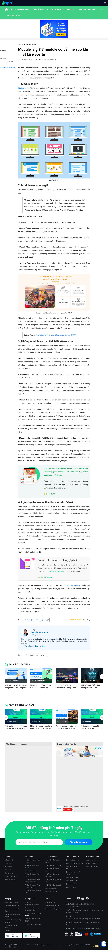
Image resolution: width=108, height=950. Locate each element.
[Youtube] (82, 898)
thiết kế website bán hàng (37, 655)
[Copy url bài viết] (48, 620)
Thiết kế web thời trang (53, 865)
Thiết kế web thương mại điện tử (53, 881)
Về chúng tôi (9, 860)
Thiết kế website (30, 871)
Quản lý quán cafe (72, 877)
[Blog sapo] (87, 898)
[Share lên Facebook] (32, 620)
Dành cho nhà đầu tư (52, 906)
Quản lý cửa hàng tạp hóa (74, 863)
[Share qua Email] (37, 620)
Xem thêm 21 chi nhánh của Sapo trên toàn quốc (84, 928)
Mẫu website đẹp (51, 888)
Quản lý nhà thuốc (72, 884)
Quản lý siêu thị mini (72, 860)
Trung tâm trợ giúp (11, 902)
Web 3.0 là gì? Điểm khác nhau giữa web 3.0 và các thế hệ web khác (90, 686)
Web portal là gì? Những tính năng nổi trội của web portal (16, 686)
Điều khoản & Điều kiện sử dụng (12, 915)
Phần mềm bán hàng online (32, 866)
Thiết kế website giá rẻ (53, 885)
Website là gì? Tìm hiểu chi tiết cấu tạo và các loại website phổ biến (40, 686)
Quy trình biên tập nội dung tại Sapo (33, 646)
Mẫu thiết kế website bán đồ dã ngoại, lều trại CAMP (55, 335)
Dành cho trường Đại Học (53, 909)
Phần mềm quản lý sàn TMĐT (32, 875)
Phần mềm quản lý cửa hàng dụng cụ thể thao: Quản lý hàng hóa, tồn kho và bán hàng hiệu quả (16, 727)
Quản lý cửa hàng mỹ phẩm (73, 873)
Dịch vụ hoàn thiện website (11, 926)
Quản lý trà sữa (71, 887)
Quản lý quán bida (72, 881)
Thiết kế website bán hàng (52, 861)
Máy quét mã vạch (92, 866)
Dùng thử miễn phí (78, 842)
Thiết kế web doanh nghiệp (52, 870)
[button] (105, 3)
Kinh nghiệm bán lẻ (30, 44)
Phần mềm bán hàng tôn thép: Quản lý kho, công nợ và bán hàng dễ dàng (91, 727)
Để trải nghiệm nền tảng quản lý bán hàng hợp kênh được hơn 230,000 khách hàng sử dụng (54, 834)
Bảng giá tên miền (51, 892)
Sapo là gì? (8, 863)
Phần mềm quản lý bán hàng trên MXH (32, 881)
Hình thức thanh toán (12, 906)
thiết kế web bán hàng (56, 571)
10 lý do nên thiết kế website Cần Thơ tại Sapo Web (66, 686)
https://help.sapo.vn (32, 905)
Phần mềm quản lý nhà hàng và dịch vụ (32, 886)
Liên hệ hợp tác (50, 902)
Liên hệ (7, 931)
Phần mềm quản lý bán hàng (32, 861)
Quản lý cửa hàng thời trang (73, 868)
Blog (19, 44)
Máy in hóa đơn (91, 860)
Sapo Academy (10, 879)
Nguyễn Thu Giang (40, 632)
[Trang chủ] (6, 9)
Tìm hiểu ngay (46, 577)
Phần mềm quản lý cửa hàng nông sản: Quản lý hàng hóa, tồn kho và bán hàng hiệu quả (41, 727)
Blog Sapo (8, 866)
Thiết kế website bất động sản (52, 875)
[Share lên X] (42, 620)
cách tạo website (73, 585)
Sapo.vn (23, 945)
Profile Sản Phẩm (11, 876)
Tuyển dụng (9, 873)
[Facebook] (78, 898)
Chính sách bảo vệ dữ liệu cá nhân (13, 921)
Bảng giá (8, 870)
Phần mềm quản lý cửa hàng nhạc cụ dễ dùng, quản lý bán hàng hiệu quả (66, 727)
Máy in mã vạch (91, 863)
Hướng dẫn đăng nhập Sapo (12, 910)
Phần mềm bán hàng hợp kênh (33, 892)
